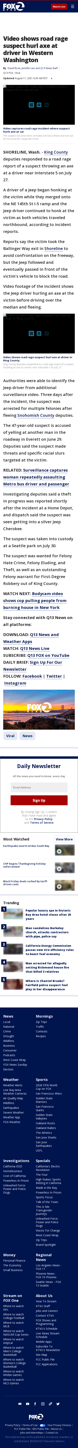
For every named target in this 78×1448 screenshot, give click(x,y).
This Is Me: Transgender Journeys (44, 1210)
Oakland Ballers (46, 1128)
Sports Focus (44, 1197)
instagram (43, 1404)
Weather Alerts (12, 1085)
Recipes (41, 1036)
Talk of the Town (47, 1202)
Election (8, 1069)
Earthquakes (11, 1108)
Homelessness (12, 1171)
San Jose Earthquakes (44, 1144)
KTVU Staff (43, 1306)
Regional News (44, 1257)
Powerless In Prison (16, 1180)
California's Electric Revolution (48, 1168)
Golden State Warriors (44, 1100)
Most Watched (16, 839)
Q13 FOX (8, 73)
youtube (27, 1404)
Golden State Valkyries (44, 1116)
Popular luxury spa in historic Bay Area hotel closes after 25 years (48, 915)
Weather (11, 1079)
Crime (7, 1031)
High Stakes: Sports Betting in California (48, 1181)
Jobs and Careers (47, 1311)
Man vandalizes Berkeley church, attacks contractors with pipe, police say (47, 932)
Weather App (11, 1117)
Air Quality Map (13, 1098)
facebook (35, 1404)
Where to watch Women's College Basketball (14, 1363)
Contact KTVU (45, 1315)
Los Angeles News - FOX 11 (49, 1267)
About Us (44, 1295)
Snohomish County (35, 415)
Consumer (10, 1050)
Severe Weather (13, 1112)
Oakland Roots (45, 1123)
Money (9, 1254)
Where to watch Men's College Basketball (13, 1351)
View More (64, 839)
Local (6, 1022)
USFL (39, 1150)
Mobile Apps (44, 1342)
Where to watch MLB (13, 1324)
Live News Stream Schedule (47, 1335)
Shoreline (53, 248)
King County (56, 152)
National (8, 1026)
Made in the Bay (46, 1188)
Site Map (41, 1355)
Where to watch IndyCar (13, 1341)
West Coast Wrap (14, 1060)
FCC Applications (46, 1364)
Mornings (44, 1016)
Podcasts (9, 1055)
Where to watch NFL (13, 1307)
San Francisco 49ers (49, 1093)
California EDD (12, 1166)
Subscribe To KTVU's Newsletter (48, 1348)
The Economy (12, 1265)
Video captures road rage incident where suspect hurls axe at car (36, 130)
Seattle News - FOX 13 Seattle (48, 1283)
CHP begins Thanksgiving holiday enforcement (24, 865)
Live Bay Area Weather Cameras (15, 1091)
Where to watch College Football (13, 1316)
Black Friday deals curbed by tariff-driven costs (25, 882)
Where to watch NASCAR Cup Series (16, 1332)
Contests (41, 1031)
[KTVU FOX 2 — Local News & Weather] (14, 6)
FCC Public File (45, 1359)
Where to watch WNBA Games (13, 1373)
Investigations (16, 1160)
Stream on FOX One (12, 1298)
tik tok (50, 1404)
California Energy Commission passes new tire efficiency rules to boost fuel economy (50, 950)
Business (9, 1045)
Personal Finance (14, 1260)
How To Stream (46, 1301)
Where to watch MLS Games (13, 1381)
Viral (17, 73)
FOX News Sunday (15, 1064)
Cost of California (14, 1176)
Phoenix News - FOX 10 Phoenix (46, 1275)
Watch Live (59, 6)
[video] (65, 850)
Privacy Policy (43, 819)
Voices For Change (48, 1230)
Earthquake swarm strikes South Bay (26, 846)
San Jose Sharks (46, 1137)
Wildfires (8, 1041)
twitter (58, 1404)
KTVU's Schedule (46, 1328)
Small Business (13, 1270)
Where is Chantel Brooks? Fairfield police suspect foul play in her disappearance (47, 985)
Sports (42, 1079)
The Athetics (44, 1133)
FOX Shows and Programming (46, 1322)
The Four (42, 1174)
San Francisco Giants (45, 1108)
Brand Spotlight (46, 1245)
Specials (43, 1160)
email (20, 1404)
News (27, 735)
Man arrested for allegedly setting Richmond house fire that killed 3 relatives (47, 967)
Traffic (40, 1026)
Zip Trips (41, 1022)
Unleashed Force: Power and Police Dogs (14, 1188)
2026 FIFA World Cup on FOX (46, 1087)
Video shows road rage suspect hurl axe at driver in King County (37, 358)
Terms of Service (41, 822)
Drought (8, 1036)
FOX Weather (11, 1122)
